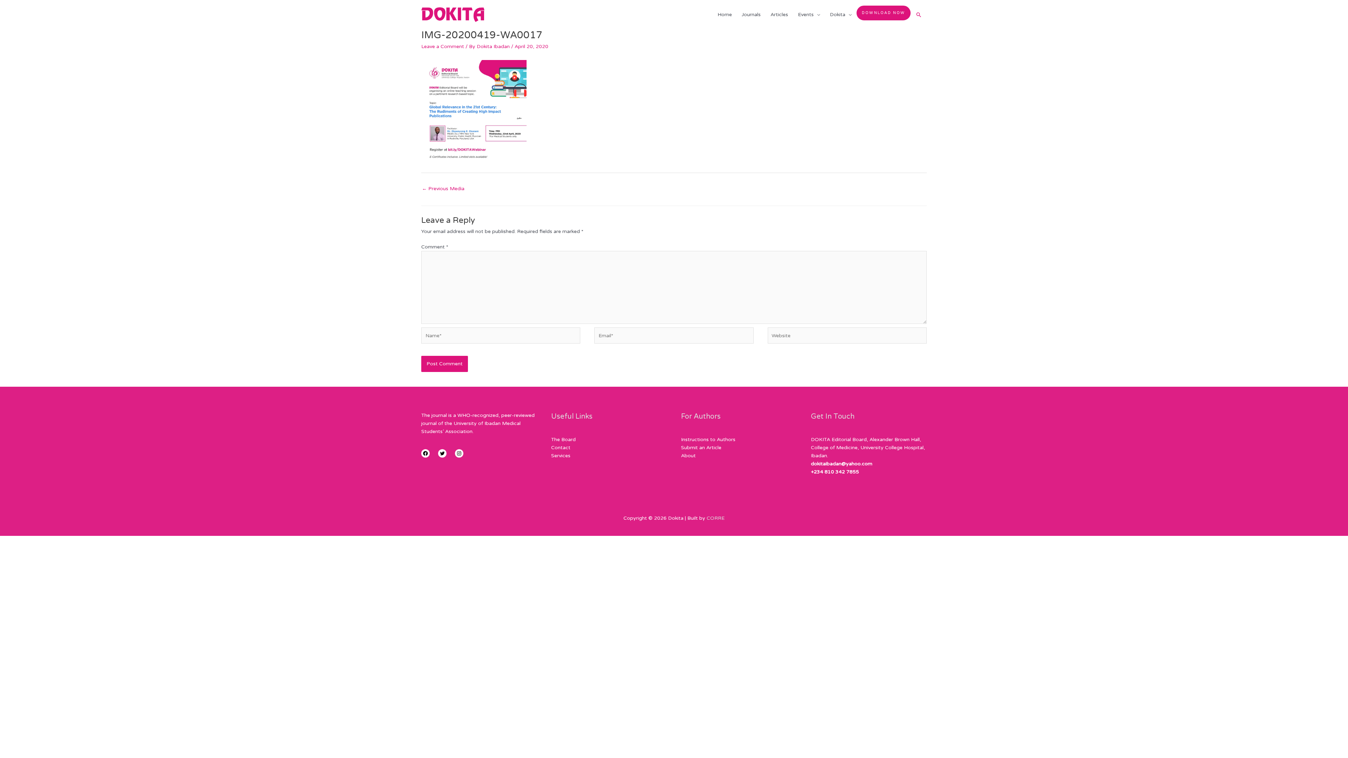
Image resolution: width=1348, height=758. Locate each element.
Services (560, 456)
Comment (434, 247)
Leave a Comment (442, 46)
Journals (751, 15)
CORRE (716, 518)
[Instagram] (459, 453)
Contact (560, 448)
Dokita (837, 15)
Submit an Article (701, 448)
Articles (779, 15)
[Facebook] (425, 453)
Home (725, 15)
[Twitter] (442, 453)
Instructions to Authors (708, 440)
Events (806, 15)
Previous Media (443, 189)
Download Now (883, 13)
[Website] (847, 337)
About (688, 456)
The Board (563, 440)
